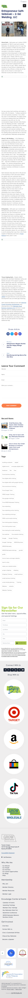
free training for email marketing (11, 530)
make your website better (9, 566)
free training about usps (8, 526)
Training (19, 582)
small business (18, 574)
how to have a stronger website (11, 558)
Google (4, 538)
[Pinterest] (16, 333)
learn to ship (5, 562)
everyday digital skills (17, 466)
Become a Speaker (8, 939)
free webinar (5, 534)
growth (21, 550)
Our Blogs (5, 873)
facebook (4, 470)
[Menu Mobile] (24, 5)
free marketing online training (10, 510)
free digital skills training (9, 478)
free (15, 470)
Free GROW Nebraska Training (10, 502)
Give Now (5, 926)
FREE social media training (9, 518)
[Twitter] (12, 333)
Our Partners (6, 869)
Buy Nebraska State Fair (10, 910)
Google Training (13, 538)
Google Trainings (7, 542)
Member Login (6, 894)
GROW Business (18, 542)
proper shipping (6, 570)
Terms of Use (18, 989)
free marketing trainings (9, 514)
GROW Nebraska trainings (9, 550)
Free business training (8, 474)
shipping (16, 570)
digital (16, 462)
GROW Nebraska (6, 546)
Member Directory (7, 887)
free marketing (6, 506)
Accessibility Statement (7, 853)
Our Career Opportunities (10, 871)
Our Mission (6, 866)
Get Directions (7, 857)
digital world (5, 466)
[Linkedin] (20, 333)
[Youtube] (22, 669)
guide (3, 554)
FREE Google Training (8, 494)
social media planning (8, 582)
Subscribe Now (22, 643)
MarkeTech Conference (10, 912)
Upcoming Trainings (9, 905)
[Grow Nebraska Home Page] (9, 838)
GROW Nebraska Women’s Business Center (11, 916)
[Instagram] (19, 669)
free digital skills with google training (12, 482)
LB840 (3, 296)
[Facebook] (8, 333)
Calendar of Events (8, 902)
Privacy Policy (10, 989)
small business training (8, 578)
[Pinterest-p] (12, 669)
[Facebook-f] (5, 669)
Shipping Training (7, 574)
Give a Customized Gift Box (10, 932)
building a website (7, 462)
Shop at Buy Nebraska (9, 936)
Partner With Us (7, 929)
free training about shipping (10, 522)
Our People (5, 867)
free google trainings (8, 498)
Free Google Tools (7, 490)
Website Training (7, 590)
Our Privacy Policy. (14, 656)
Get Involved (7, 922)
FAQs (4, 875)
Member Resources (8, 890)
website (11, 586)
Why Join (5, 884)
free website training (17, 534)
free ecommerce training (9, 486)
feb (10, 470)
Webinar (4, 586)
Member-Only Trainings (10, 907)
